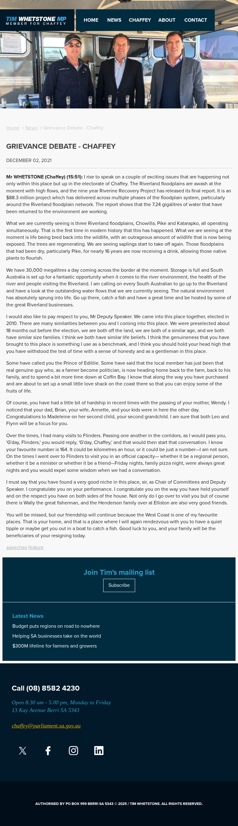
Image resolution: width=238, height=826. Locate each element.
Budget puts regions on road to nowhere (56, 626)
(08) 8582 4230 (53, 688)
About (166, 20)
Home (91, 20)
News (114, 20)
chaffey (140, 20)
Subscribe (119, 585)
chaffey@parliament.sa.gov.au (46, 726)
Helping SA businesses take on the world (56, 636)
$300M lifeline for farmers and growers (54, 646)
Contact (195, 20)
